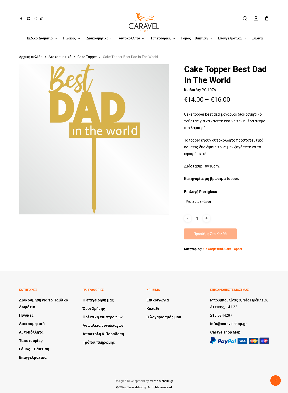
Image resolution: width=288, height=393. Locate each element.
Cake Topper (87, 57)
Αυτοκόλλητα (31, 332)
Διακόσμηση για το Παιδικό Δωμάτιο (43, 303)
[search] (245, 18)
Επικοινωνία (158, 300)
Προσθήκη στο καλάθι (210, 234)
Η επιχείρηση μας (98, 300)
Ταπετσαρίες (31, 340)
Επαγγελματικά (33, 357)
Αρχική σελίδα (31, 57)
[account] (255, 18)
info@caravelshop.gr (228, 323)
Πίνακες (26, 315)
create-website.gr (161, 381)
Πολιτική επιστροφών (102, 317)
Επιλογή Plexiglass (200, 191)
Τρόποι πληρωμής (99, 342)
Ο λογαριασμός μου (164, 317)
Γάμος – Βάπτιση (34, 349)
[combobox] (205, 201)
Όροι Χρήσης (94, 308)
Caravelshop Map (225, 332)
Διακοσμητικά (59, 57)
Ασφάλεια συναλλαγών (103, 325)
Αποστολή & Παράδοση (103, 334)
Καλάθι (153, 308)
